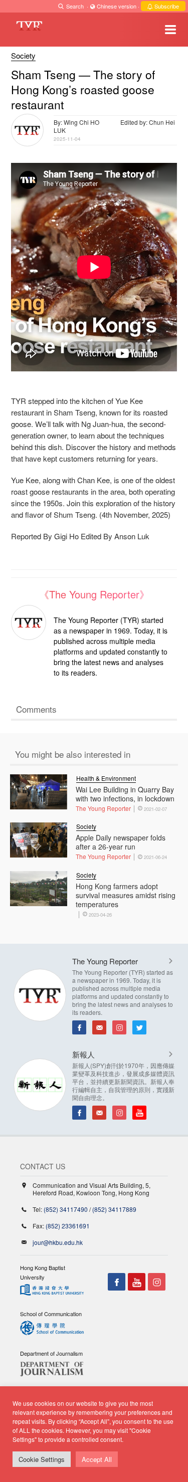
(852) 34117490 (66, 1209)
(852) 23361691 (68, 1225)
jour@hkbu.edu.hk (58, 1242)
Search (75, 6)
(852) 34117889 (114, 1209)
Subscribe (166, 6)
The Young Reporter (103, 808)
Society (23, 55)
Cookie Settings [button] (42, 1459)
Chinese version (116, 6)
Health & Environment (106, 778)
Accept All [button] (97, 1459)
